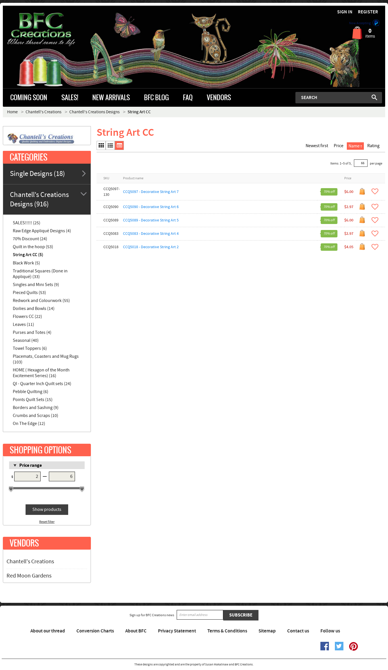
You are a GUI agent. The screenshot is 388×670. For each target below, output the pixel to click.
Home (12, 112)
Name (354, 146)
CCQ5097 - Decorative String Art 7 (151, 191)
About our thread (47, 631)
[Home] (51, 29)
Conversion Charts (95, 631)
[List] (110, 145)
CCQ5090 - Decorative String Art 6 (151, 206)
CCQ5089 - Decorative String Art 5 (151, 220)
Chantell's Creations (30, 561)
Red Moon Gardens (29, 575)
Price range (30, 465)
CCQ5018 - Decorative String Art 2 (151, 247)
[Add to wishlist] (375, 191)
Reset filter (47, 522)
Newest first (317, 146)
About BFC (136, 631)
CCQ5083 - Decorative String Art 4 (151, 233)
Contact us (298, 631)
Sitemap (267, 631)
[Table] (119, 145)
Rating (373, 146)
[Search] (374, 97)
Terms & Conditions (227, 631)
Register (368, 12)
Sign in (344, 12)
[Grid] (101, 145)
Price (338, 146)
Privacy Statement (177, 631)
